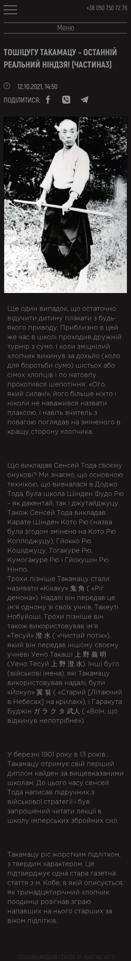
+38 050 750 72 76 (106, 8)
